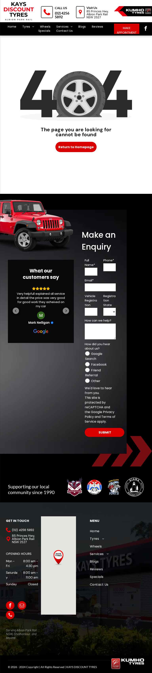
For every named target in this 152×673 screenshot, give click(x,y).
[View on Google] (41, 315)
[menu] (9, 18)
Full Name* (90, 262)
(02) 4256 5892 (62, 15)
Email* (89, 280)
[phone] (10, 615)
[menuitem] (12, 27)
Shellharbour (22, 634)
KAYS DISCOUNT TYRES (81, 667)
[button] (16, 311)
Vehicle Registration (91, 300)
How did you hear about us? (97, 346)
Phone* (108, 260)
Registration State (109, 300)
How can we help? (98, 320)
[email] (22, 606)
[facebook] (145, 29)
